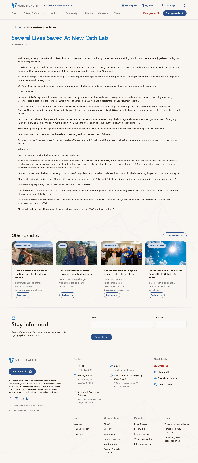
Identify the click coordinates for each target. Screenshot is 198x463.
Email (94, 317)
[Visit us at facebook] (10, 399)
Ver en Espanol (165, 384)
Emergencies (164, 365)
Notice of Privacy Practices (172, 430)
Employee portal (112, 439)
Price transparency (143, 444)
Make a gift (163, 372)
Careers (108, 428)
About (107, 423)
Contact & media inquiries (112, 451)
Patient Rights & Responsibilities (172, 439)
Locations (78, 434)
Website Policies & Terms (176, 423)
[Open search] (184, 5)
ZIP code (161, 317)
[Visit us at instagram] (16, 399)
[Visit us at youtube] (22, 399)
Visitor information (143, 439)
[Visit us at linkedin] (28, 399)
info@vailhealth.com (124, 370)
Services (78, 423)
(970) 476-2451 (86, 370)
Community (109, 434)
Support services (142, 434)
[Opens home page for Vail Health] (24, 5)
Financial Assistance (167, 378)
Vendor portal (110, 444)
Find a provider (81, 428)
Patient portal (140, 423)
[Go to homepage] (12, 27)
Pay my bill (139, 428)
